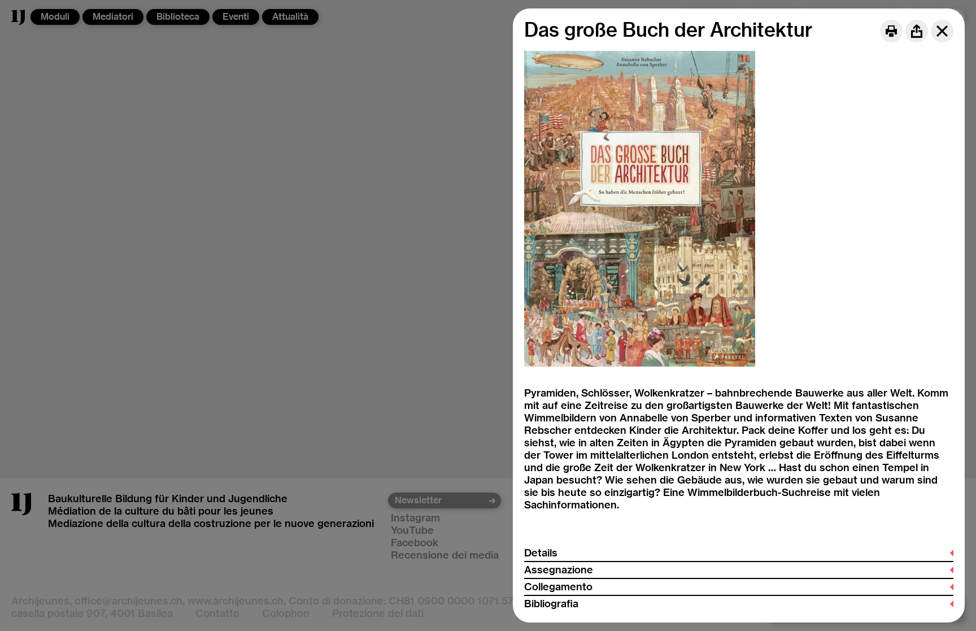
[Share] (916, 31)
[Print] (891, 31)
